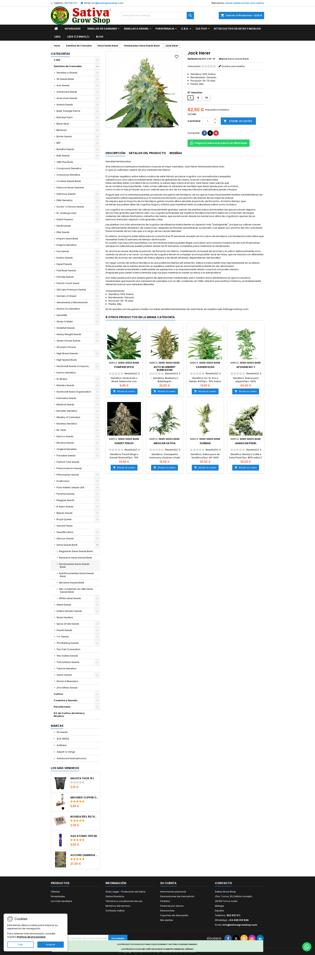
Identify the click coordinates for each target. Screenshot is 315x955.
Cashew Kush (205, 367)
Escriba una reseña (233, 66)
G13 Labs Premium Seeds (71, 289)
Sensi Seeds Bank (67, 545)
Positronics (63, 481)
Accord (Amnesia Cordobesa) (84, 855)
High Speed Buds (67, 360)
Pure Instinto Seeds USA (70, 487)
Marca (223, 59)
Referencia (194, 59)
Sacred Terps (65, 525)
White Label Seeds (70, 598)
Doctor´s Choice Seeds (70, 206)
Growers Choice (66, 347)
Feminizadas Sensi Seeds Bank (74, 565)
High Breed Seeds (67, 353)
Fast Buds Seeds (66, 270)
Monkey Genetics (67, 423)
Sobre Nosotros (115, 896)
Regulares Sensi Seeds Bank (76, 551)
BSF (59, 143)
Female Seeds (65, 277)
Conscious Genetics (68, 174)
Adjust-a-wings (65, 752)
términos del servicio (118, 906)
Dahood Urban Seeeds (70, 187)
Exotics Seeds (65, 257)
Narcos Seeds (65, 436)
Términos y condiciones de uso (124, 901)
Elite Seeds (63, 232)
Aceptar (50, 944)
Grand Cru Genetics (68, 308)
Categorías (60, 54)
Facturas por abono (172, 906)
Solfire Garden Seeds (69, 611)
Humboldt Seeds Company (73, 366)
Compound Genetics (69, 168)
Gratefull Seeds (66, 328)
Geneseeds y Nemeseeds (72, 302)
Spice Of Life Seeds (68, 624)
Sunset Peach (123, 443)
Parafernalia (164, 28)
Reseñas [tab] (176, 153)
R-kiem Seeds (65, 506)
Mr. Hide (61, 430)
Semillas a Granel (136, 28)
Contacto (223, 883)
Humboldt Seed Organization (74, 391)
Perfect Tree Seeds (68, 462)
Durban (205, 443)
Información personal (173, 891)
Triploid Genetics (66, 668)
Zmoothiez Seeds (67, 687)
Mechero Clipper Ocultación (84, 797)
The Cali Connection (68, 649)
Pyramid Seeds (66, 494)
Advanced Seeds (67, 92)
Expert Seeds (64, 264)
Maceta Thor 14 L (82, 778)
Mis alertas (166, 920)
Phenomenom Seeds (69, 468)
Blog (99, 36)
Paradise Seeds (66, 455)
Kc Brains (62, 379)
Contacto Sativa (115, 910)
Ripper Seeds (65, 513)
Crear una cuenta (253, 3)
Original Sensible (67, 449)
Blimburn (62, 130)
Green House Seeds (68, 340)
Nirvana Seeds (65, 442)
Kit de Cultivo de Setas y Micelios (237, 28)
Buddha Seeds (65, 149)
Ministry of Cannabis (68, 417)
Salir (20, 944)
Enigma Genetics (67, 245)
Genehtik (62, 315)
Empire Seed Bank (67, 238)
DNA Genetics (65, 200)
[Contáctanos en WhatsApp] (306, 946)
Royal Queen (64, 519)
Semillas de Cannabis (102, 28)
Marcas (57, 726)
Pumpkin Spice (124, 367)
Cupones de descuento (174, 915)
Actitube (61, 745)
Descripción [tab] (115, 153)
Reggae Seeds (65, 500)
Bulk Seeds (63, 155)
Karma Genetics (66, 372)
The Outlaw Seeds (67, 655)
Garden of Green (67, 296)
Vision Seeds (64, 675)
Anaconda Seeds (67, 98)
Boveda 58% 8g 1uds (84, 816)
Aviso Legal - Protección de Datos (125, 891)
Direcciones (167, 910)
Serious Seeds (65, 538)
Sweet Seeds (64, 630)
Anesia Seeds (65, 104)
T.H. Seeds (63, 636)
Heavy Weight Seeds (69, 334)
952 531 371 (70, 3)
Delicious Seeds (66, 194)
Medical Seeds (65, 404)
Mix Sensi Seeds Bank (71, 582)
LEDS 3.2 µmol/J (78, 36)
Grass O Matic (65, 321)
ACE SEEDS (62, 738)
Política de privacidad (31, 937)
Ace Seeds (63, 85)
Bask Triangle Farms (68, 111)
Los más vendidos (65, 768)
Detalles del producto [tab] (147, 153)
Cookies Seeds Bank (69, 181)
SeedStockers (65, 532)
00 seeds (62, 732)
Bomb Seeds (64, 136)
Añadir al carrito (237, 121)
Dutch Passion (65, 219)
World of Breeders (67, 681)
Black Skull (63, 123)
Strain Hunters (65, 617)
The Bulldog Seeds (68, 643)
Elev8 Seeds (64, 226)
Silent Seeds (64, 604)
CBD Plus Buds (65, 162)
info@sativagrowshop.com (107, 3)
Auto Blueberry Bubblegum (164, 368)
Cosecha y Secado (65, 700)
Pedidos (165, 901)
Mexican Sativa (165, 443)
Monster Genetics (67, 411)
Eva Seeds (63, 251)
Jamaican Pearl (246, 443)
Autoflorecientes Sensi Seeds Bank (76, 575)
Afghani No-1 (245, 367)
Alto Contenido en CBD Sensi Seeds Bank (76, 590)
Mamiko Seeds (65, 385)
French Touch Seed (68, 283)
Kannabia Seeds (66, 398)
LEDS (57, 36)
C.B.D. (185, 28)
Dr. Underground (66, 213)
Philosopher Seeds (68, 474)
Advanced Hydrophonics (71, 758)
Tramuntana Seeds (68, 662)
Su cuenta (168, 883)
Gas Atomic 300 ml (83, 835)
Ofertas (55, 891)
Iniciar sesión (233, 3)
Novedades (73, 28)
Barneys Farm (65, 117)
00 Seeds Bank (65, 79)
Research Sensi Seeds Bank (75, 557)
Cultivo (201, 28)
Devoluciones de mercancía (177, 896)
